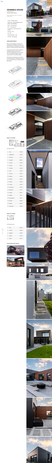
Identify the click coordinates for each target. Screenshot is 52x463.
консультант (49, 2)
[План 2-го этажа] (15, 218)
